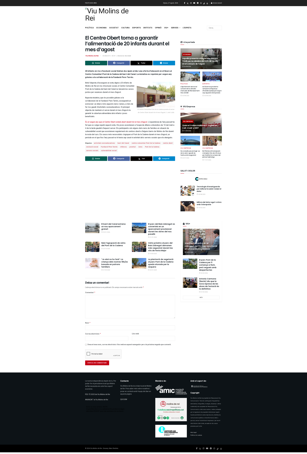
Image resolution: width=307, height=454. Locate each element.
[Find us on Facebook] (196, 448)
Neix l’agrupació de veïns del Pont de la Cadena (113, 244)
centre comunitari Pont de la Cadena (146, 143)
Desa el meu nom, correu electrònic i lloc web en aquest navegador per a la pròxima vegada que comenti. (129, 344)
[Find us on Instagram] (203, 448)
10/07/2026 (189, 252)
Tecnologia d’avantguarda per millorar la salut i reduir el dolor (209, 188)
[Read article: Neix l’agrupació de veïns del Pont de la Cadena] (92, 247)
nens (140, 147)
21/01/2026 (153, 237)
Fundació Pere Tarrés (109, 147)
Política (89, 27)
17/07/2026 (207, 160)
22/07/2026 (185, 158)
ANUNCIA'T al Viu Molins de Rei (96, 399)
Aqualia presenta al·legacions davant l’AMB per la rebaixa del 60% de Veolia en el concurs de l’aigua (200, 61)
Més (201, 297)
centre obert (168, 143)
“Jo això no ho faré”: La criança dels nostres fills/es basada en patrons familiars (114, 263)
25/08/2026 (185, 96)
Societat (114, 27)
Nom (88, 323)
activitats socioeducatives (104, 143)
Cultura (125, 27)
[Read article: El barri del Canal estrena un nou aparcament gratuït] (92, 228)
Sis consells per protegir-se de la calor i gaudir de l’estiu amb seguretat (190, 153)
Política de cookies (196, 435)
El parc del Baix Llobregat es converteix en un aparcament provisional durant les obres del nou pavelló (161, 229)
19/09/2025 (153, 254)
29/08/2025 (201, 194)
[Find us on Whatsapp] (214, 448)
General (121, 56)
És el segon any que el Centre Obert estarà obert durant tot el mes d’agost (116, 122)
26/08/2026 (187, 66)
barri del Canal (123, 143)
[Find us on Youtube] (207, 448)
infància (123, 147)
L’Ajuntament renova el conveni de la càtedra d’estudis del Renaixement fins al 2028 (190, 90)
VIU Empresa (188, 121)
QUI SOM (123, 399)
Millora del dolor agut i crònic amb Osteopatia (209, 203)
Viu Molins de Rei (92, 56)
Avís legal (193, 432)
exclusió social (92, 147)
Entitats (147, 27)
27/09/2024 (106, 270)
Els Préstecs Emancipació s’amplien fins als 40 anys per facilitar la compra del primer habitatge (211, 154)
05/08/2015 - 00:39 (109, 56)
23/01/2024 (153, 270)
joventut (132, 147)
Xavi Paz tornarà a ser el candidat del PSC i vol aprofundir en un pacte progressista (201, 246)
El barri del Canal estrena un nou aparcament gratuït (113, 226)
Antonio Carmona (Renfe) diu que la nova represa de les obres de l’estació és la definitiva (209, 283)
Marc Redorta (113, 448)
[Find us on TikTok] (204, 3)
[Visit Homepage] (108, 15)
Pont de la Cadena (152, 147)
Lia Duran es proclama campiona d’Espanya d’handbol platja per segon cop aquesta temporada (212, 90)
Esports (136, 27)
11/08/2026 (187, 131)
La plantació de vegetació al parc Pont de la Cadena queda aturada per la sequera (160, 263)
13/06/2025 (201, 208)
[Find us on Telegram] (211, 448)
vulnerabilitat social (109, 150)
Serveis (174, 27)
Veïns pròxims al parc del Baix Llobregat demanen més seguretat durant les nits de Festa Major (160, 247)
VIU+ (166, 27)
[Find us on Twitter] (200, 448)
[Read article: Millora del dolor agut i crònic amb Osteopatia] (187, 206)
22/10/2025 (106, 249)
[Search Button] (219, 28)
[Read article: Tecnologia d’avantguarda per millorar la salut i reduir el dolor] (187, 191)
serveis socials (92, 150)
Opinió (158, 27)
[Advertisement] (130, 192)
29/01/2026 (106, 232)
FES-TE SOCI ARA (91, 3)
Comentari (90, 292)
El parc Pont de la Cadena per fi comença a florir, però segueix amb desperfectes (207, 265)
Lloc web (135, 333)
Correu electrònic (93, 334)
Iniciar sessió (217, 3)
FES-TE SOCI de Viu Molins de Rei (97, 394)
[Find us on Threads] (207, 3)
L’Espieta (187, 27)
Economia (101, 27)
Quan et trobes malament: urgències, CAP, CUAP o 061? (200, 126)
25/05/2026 (204, 273)
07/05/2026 (204, 292)
